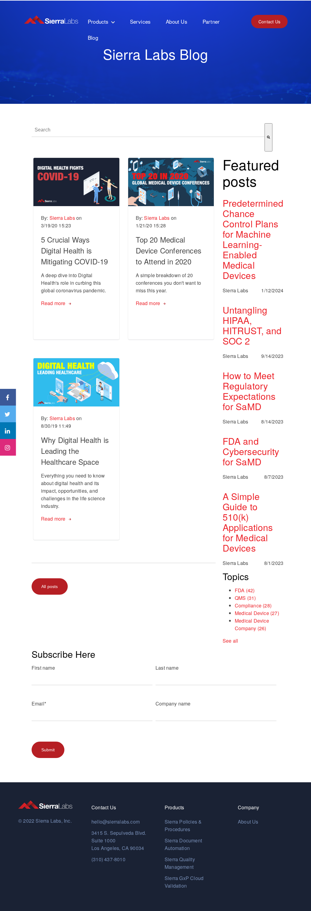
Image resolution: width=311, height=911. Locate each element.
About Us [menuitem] (176, 21)
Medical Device (257, 613)
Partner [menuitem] (211, 21)
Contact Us (269, 22)
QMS (245, 597)
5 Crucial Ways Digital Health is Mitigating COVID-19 (74, 250)
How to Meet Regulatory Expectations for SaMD (249, 391)
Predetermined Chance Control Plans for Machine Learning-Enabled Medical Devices (253, 239)
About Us (248, 821)
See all (230, 640)
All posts (49, 586)
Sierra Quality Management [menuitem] (180, 863)
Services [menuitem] (140, 21)
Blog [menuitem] (93, 37)
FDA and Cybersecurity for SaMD (251, 451)
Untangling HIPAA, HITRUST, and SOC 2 (252, 325)
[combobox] (148, 130)
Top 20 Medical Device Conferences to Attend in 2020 (169, 250)
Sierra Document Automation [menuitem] (183, 844)
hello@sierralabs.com (115, 821)
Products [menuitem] (98, 21)
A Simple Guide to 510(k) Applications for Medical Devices (248, 522)
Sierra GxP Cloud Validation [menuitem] (184, 882)
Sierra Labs (62, 217)
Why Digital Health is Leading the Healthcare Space (75, 450)
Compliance (253, 605)
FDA (245, 590)
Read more (53, 303)
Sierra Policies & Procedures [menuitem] (183, 825)
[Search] (268, 137)
